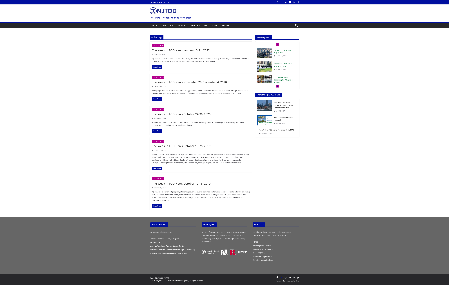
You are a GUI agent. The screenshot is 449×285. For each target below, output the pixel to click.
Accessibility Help (293, 281)
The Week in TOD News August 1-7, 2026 (283, 51)
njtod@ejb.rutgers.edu (262, 256)
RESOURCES (193, 25)
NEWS (172, 25)
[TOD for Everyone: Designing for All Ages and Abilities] (264, 66)
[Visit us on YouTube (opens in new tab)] (290, 2)
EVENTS (214, 25)
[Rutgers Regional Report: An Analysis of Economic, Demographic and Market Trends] (264, 82)
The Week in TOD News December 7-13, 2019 (276, 130)
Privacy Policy (281, 281)
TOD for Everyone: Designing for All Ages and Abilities (284, 66)
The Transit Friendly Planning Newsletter (170, 17)
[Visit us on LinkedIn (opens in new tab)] (294, 2)
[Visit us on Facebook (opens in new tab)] (277, 2)
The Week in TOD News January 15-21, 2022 (181, 50)
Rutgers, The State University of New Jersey (168, 253)
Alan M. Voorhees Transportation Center (167, 246)
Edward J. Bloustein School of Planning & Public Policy (172, 249)
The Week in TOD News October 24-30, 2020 (181, 114)
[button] (199, 25)
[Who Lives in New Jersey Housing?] (264, 120)
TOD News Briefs (158, 45)
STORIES (181, 25)
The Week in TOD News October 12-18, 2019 (181, 183)
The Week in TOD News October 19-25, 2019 (181, 146)
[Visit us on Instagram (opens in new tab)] (285, 2)
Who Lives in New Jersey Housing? (283, 118)
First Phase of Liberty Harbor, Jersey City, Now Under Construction (283, 105)
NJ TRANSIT (155, 242)
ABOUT (154, 25)
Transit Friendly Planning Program (164, 239)
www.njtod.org (267, 260)
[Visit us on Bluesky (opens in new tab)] (298, 2)
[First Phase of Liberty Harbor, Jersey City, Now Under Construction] (264, 107)
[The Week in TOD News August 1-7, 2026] (264, 53)
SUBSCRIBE (225, 25)
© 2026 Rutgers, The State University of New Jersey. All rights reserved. (176, 280)
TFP (205, 25)
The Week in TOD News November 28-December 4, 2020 (189, 82)
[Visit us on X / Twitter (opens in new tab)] (281, 2)
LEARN (163, 25)
